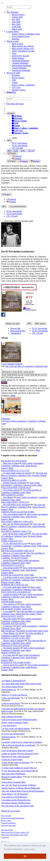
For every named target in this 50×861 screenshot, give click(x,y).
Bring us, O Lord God (12, 553)
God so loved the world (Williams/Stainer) (19, 719)
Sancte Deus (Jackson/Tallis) (13, 782)
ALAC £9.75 (28, 372)
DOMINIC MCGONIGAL (14, 585)
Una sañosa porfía (10, 568)
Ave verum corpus (11, 490)
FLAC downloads (19, 143)
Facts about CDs (7, 830)
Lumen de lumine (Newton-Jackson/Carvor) (20, 753)
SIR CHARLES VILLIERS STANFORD (24, 631)
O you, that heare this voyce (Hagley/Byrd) (19, 771)
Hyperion (16, 75)
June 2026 (16, 22)
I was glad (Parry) (9, 725)
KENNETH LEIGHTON (17, 575)
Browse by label (13, 73)
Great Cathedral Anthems (11, 364)
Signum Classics (19, 90)
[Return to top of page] (10, 811)
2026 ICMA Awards (20, 56)
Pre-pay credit (6, 820)
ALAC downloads (19, 145)
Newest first (15, 328)
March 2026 (17, 29)
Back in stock (17, 44)
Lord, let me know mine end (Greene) (17, 750)
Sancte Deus (8, 560)
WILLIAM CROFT (15, 502)
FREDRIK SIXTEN (13, 623)
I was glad (7, 611)
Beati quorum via (8, 689)
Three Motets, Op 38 (12, 633)
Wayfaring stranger (11, 648)
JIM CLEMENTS (12, 495)
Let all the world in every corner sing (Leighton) (21, 742)
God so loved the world (13, 665)
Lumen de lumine (10, 594)
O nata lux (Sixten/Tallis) (12, 759)
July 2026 (16, 19)
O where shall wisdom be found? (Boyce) (19, 768)
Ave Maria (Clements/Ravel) (13, 681)
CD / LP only (17, 148)
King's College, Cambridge (23, 85)
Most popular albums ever (23, 48)
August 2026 (17, 17)
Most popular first (17, 331)
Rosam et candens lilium (11, 777)
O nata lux (7, 626)
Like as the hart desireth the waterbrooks (18, 745)
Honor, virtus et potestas (13, 640)
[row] (25, 369)
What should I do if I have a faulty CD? (15, 832)
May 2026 (16, 24)
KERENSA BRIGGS (14, 480)
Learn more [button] (29, 849)
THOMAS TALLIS (15, 638)
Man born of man (10, 463)
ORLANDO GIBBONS (17, 521)
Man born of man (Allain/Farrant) (15, 756)
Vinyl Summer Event (20, 36)
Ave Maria (7, 497)
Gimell (14, 82)
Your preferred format (17, 207)
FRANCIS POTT (12, 616)
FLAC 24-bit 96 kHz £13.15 (12, 375)
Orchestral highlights (20, 61)
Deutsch (17, 158)
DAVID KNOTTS (12, 565)
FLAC (16, 151)
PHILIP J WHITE (10, 653)
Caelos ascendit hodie (10, 698)
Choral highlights (19, 68)
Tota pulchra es (9, 604)
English (13, 161)
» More (12, 395)
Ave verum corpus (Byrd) (12, 686)
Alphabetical (15, 333)
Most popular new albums (23, 46)
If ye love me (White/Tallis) (13, 734)
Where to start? (12, 41)
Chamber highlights (20, 63)
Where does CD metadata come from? (14, 835)
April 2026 (16, 27)
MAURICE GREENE (16, 531)
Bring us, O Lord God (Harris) (14, 695)
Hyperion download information (12, 818)
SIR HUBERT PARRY (16, 609)
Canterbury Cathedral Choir (12, 466)
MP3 (9, 141)
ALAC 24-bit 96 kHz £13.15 (35, 375)
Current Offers (12, 31)
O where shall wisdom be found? (17, 473)
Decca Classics (18, 78)
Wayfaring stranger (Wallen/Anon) (16, 803)
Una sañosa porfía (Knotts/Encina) (16, 800)
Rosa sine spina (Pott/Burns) (13, 774)
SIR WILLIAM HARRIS (17, 551)
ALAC (23, 151)
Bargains (15, 39)
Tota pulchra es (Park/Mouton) (14, 797)
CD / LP (31, 151)
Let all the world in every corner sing (18, 577)
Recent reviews (18, 14)
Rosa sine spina (9, 619)
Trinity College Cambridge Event (26, 34)
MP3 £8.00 (6, 372)
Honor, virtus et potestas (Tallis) (14, 722)
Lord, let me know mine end (15, 534)
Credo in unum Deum (10, 703)
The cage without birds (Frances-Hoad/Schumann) (22, 791)
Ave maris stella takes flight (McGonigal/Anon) (21, 683)
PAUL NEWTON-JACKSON (16, 592)
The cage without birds (13, 514)
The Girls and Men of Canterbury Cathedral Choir (26, 366)
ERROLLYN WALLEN (15, 645)
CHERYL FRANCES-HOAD (17, 512)
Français (17, 156)
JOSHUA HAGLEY (12, 541)
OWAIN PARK (11, 602)
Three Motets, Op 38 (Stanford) (14, 794)
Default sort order (12, 324)
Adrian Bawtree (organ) (25, 614)
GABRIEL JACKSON (14, 558)
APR (14, 80)
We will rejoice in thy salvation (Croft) (17, 806)
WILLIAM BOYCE (15, 470)
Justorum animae (8, 737)
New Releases (12, 12)
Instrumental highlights (21, 65)
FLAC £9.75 (17, 372)
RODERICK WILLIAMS (16, 662)
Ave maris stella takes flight (14, 587)
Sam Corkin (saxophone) (15, 421)
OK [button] (25, 856)
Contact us (5, 837)
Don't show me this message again (18, 221)
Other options (40, 324)
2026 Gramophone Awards (23, 51)
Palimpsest (5, 418)
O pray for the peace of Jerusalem (15, 762)
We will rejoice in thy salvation (16, 504)
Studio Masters (18, 58)
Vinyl (14, 53)
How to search (6, 816)
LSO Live (16, 87)
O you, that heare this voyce (15, 543)
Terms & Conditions (8, 823)
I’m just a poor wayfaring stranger (15, 728)
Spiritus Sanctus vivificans (14, 483)
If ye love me (8, 655)
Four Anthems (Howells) (11, 716)
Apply (14, 138)
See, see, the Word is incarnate (16, 524)
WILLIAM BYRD (16, 487)
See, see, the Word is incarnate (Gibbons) (18, 785)
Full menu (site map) (15, 104)
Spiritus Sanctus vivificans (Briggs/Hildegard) (20, 788)
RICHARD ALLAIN (14, 461)
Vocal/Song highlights (21, 70)
